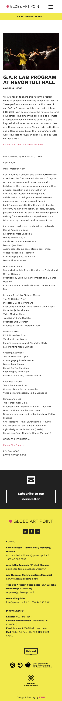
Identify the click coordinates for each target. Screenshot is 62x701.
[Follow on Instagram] (25, 531)
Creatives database (29, 16)
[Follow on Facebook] (31, 531)
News (19, 88)
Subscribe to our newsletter (31, 496)
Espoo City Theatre (13, 445)
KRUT (42, 697)
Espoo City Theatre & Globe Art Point (23, 144)
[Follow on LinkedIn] (37, 531)
